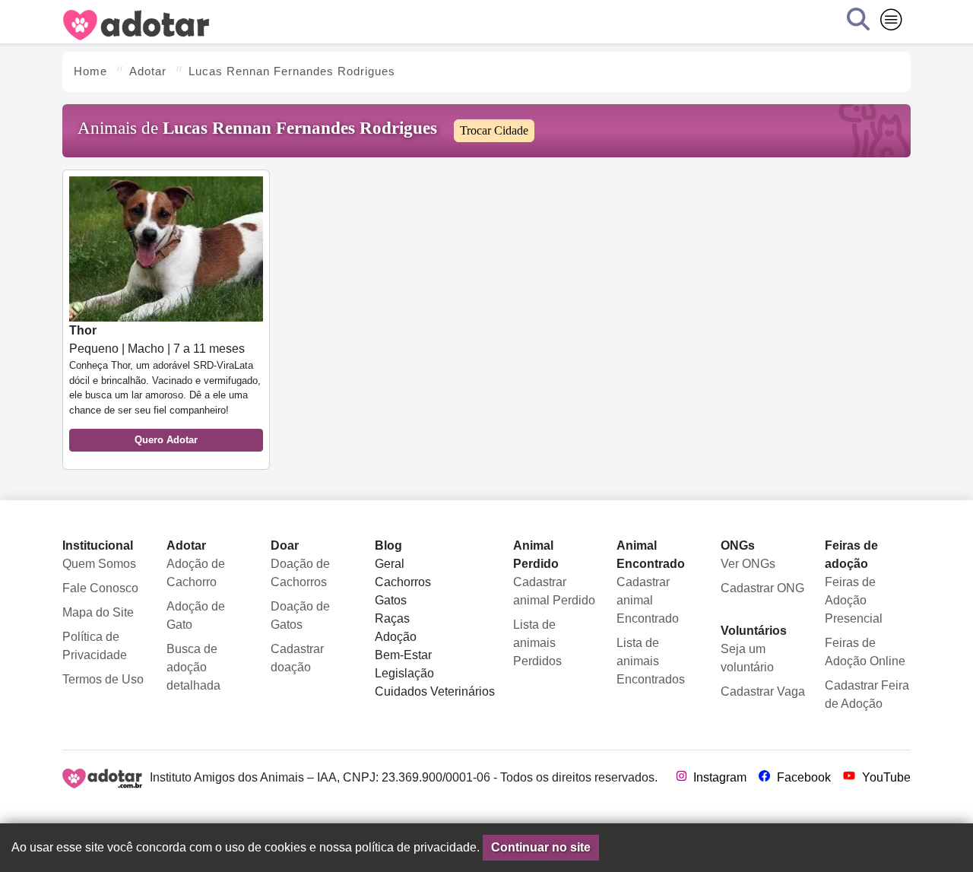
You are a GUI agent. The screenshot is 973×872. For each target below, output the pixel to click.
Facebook (802, 777)
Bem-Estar (403, 654)
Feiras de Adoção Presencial (854, 600)
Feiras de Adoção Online (865, 651)
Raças (392, 618)
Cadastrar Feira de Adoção (867, 694)
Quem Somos (99, 563)
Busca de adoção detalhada (193, 667)
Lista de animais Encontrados (650, 661)
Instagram (718, 777)
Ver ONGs (748, 563)
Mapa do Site (98, 612)
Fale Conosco (100, 588)
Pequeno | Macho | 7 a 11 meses (165, 385)
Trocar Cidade (494, 130)
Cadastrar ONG (762, 588)
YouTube (885, 777)
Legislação (404, 673)
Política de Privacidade (94, 645)
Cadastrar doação (297, 658)
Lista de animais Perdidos (537, 642)
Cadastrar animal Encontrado (647, 600)
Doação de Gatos (300, 615)
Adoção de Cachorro (195, 572)
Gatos (391, 600)
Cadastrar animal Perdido (554, 591)
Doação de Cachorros (300, 572)
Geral (389, 563)
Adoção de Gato (195, 615)
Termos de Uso (103, 679)
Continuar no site (541, 847)
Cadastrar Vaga (763, 691)
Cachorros (403, 582)
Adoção (396, 636)
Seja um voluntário (747, 658)
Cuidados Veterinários (435, 691)
